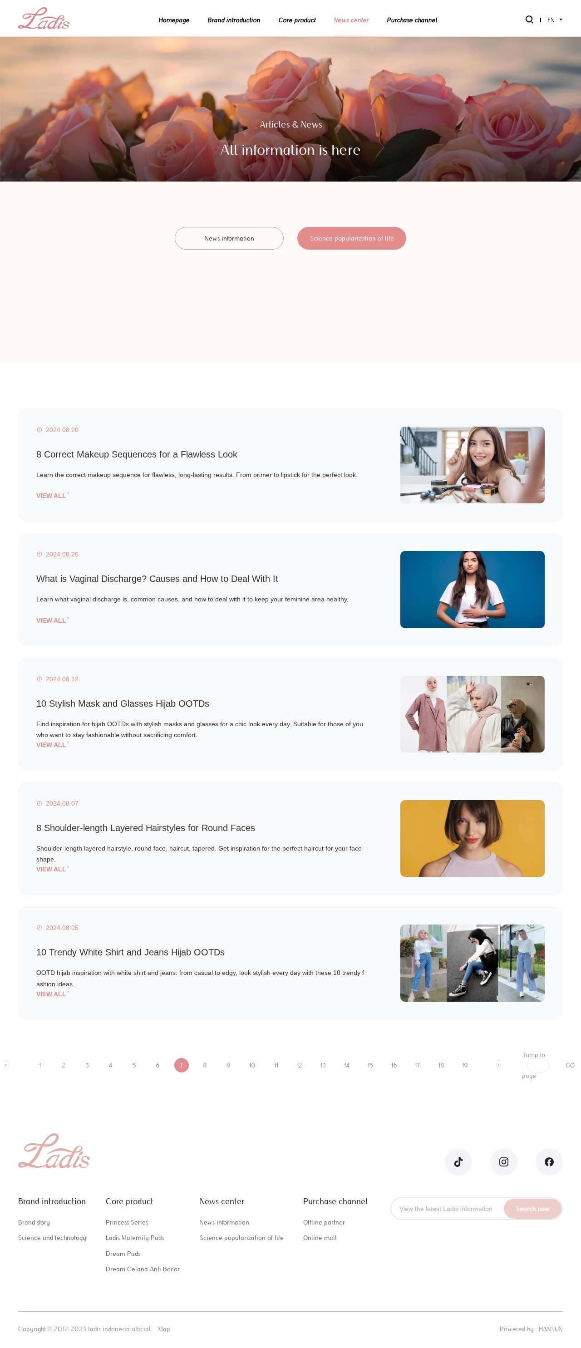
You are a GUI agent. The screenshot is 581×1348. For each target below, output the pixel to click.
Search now (533, 1208)
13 (323, 1065)
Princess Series (127, 1222)
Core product (296, 20)
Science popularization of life (352, 238)
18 (441, 1065)
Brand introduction (233, 20)
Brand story (34, 1222)
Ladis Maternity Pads (135, 1237)
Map (164, 1329)
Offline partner (324, 1222)
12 (299, 1065)
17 (417, 1065)
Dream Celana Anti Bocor (143, 1269)
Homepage (173, 20)
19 (465, 1065)
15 (370, 1065)
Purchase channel (412, 20)
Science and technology (52, 1237)
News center (351, 20)
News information (229, 238)
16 (394, 1065)
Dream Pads (123, 1253)
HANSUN (551, 1329)
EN (551, 20)
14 (347, 1065)
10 (252, 1065)
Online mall (320, 1237)
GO (570, 1065)
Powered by (517, 1329)
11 (276, 1065)
